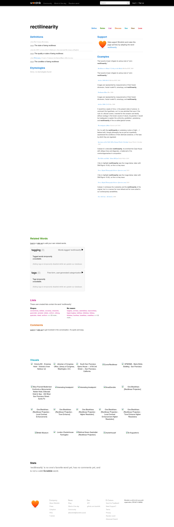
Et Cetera (109, 500)
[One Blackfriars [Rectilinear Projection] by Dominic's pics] (132, 387)
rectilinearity (112, 47)
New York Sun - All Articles (105, 196)
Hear (133, 28)
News (70, 500)
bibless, (92, 313)
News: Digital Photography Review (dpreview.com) (112, 170)
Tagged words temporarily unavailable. (42, 257)
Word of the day (60, 3)
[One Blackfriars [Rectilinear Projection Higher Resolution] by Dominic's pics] (87, 411)
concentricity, (34, 310)
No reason (71, 308)
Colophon (52, 509)
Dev (88, 500)
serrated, (41, 313)
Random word (74, 3)
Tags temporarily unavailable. (39, 280)
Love (140, 28)
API (88, 503)
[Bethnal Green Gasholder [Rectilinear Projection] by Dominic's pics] (87, 433)
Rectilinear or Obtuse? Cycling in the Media (110, 68)
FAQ (51, 512)
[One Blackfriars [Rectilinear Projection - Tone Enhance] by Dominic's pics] (64, 411)
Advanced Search (112, 519)
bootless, (76, 315)
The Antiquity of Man (104, 125)
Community (47, 3)
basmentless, (92, 310)
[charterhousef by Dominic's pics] (110, 432)
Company (53, 500)
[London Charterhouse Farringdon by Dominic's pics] (64, 433)
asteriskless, (83, 310)
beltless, (80, 313)
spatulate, (33, 315)
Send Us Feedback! (112, 503)
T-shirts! (52, 516)
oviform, (52, 313)
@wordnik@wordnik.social (77, 512)
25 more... (54, 315)
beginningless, (72, 313)
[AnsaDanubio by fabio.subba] (110, 387)
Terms (108, 509)
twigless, (70, 310)
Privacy (108, 512)
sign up (40, 243)
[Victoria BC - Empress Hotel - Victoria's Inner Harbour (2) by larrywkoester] (41, 366)
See (126, 28)
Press (51, 506)
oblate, (46, 313)
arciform (45, 315)
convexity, (48, 310)
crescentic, (55, 310)
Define (94, 28)
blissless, (70, 315)
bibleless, (86, 313)
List (110, 28)
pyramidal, (34, 313)
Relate (102, 28)
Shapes (33, 308)
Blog (69, 503)
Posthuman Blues (102, 92)
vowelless (90, 315)
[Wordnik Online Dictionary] (35, 3)
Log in (32, 243)
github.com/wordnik (93, 506)
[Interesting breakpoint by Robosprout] (64, 387)
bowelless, (83, 315)
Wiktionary (37, 58)
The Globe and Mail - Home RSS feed (108, 158)
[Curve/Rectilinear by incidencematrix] (109, 364)
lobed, (39, 315)
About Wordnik (54, 503)
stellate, (42, 310)
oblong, (57, 313)
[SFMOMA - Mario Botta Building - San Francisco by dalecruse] (132, 365)
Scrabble (48, 470)
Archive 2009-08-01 (103, 80)
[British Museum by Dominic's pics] (41, 432)
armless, (76, 310)
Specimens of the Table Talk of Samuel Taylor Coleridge (113, 142)
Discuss (118, 28)
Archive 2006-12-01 (103, 104)
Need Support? (111, 506)
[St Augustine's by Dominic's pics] (132, 432)
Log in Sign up (138, 3)
